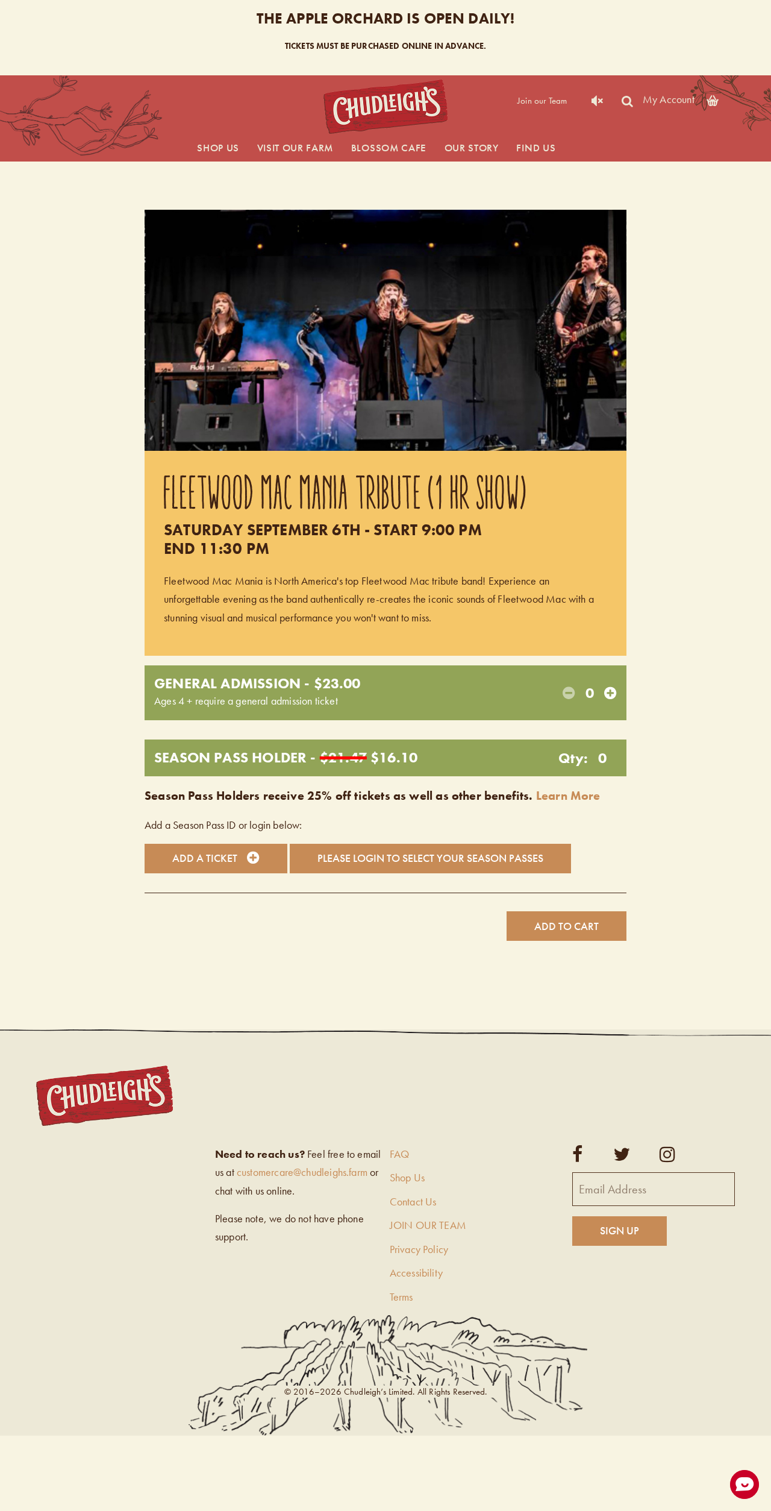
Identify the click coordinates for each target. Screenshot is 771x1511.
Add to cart (566, 926)
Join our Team (542, 101)
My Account (669, 98)
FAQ (400, 1154)
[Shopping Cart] (712, 99)
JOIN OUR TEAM (428, 1225)
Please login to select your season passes (430, 858)
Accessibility (416, 1273)
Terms (401, 1297)
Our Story (472, 147)
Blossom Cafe (388, 147)
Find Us (535, 147)
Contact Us (413, 1201)
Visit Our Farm (295, 147)
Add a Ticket (204, 858)
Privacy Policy (419, 1249)
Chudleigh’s (385, 107)
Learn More (568, 795)
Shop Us (218, 147)
